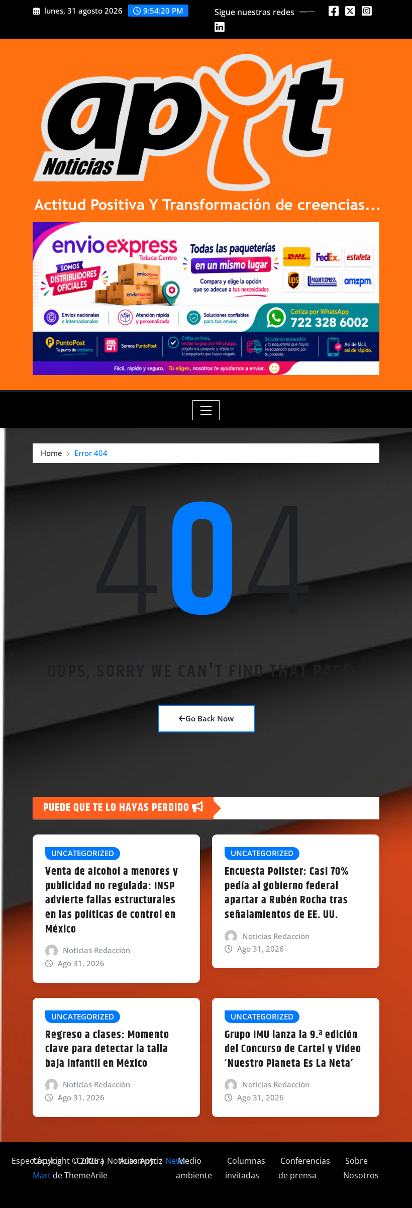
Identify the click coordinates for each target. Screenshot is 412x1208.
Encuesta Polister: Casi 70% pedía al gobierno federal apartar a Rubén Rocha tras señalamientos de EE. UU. (287, 893)
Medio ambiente (194, 1168)
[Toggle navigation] (206, 410)
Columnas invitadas (245, 1168)
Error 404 (91, 453)
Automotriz (140, 1160)
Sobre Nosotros (361, 1168)
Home (51, 453)
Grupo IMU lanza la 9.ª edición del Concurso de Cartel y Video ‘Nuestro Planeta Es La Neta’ (293, 1049)
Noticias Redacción (96, 950)
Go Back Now (209, 718)
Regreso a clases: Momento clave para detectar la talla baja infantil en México (107, 1049)
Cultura (89, 1160)
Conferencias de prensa (304, 1168)
